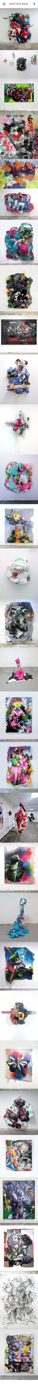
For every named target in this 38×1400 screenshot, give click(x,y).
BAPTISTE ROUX (19, 4)
